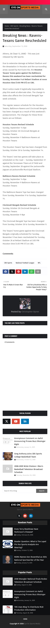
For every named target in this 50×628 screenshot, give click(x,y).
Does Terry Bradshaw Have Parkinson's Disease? (26, 530)
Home (7, 26)
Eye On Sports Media (32, 624)
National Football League (25, 263)
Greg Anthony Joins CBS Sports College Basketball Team (28, 455)
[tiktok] (34, 421)
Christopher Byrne (30, 311)
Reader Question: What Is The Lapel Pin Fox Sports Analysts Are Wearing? (30, 544)
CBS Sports (14, 26)
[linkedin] (25, 421)
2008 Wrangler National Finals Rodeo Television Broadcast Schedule (30, 580)
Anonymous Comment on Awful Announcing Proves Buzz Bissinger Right (29, 441)
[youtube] (16, 421)
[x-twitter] (7, 421)
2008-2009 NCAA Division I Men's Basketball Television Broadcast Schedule (28, 469)
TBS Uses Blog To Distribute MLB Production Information (28, 608)
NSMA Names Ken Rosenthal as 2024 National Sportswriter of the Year (30, 558)
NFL (39, 263)
